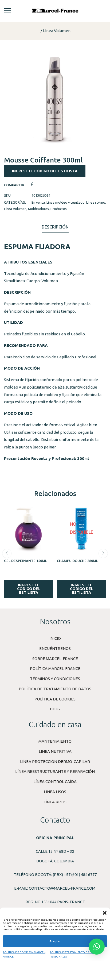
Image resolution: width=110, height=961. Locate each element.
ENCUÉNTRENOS (55, 648)
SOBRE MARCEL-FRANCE (55, 658)
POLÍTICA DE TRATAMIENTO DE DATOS (55, 689)
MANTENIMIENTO (55, 741)
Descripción (55, 226)
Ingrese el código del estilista (44, 171)
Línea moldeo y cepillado (65, 202)
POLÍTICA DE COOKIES (55, 699)
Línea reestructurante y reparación (55, 771)
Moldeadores (38, 209)
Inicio (55, 638)
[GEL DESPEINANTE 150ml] (28, 528)
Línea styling (95, 202)
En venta (38, 202)
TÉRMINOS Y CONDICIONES (55, 678)
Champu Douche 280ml (77, 561)
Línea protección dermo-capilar (55, 761)
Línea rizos (55, 802)
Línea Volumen (56, 30)
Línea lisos (55, 791)
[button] (104, 913)
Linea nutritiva (55, 751)
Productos (58, 209)
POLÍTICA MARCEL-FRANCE (55, 668)
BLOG (55, 709)
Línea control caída (55, 781)
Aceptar (55, 941)
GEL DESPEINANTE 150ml (25, 561)
